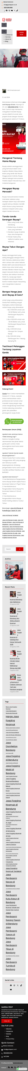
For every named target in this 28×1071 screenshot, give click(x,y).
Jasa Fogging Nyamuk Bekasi (13, 785)
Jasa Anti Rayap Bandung (12, 730)
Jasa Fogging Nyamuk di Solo (13, 834)
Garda (4, 394)
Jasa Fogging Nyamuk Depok (13, 796)
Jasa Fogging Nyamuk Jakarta (12, 839)
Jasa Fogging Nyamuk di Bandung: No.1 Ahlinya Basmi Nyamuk (16, 616)
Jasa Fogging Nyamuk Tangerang (13, 861)
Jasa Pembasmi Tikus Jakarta (12, 955)
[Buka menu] (4, 25)
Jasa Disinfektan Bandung (12, 746)
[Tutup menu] (4, 32)
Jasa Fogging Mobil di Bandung (13, 769)
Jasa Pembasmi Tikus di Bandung (11, 947)
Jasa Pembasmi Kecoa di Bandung (11, 880)
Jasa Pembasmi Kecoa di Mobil (13, 888)
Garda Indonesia (18, 1063)
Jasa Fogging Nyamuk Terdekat (13, 870)
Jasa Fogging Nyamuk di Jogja (13, 821)
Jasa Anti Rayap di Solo (16, 527)
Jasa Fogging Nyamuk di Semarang (13, 829)
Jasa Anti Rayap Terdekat (10, 515)
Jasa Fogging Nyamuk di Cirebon (12, 817)
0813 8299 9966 (8, 7)
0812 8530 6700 (13, 107)
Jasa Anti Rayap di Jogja (9, 520)
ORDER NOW (21, 34)
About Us (8, 1029)
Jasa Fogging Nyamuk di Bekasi (11, 531)
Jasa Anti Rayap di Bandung (13, 735)
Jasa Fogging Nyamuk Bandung (12, 780)
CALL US (6, 1021)
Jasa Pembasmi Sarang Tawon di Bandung (13, 918)
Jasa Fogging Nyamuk (11, 776)
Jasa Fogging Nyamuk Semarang (12, 850)
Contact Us (9, 1031)
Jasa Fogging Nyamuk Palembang (13, 847)
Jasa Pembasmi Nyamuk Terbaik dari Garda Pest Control (12, 907)
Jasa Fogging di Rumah (12, 763)
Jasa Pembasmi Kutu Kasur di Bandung (12, 897)
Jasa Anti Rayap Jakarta (11, 739)
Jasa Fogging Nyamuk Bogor (13, 790)
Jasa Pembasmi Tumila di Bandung (11, 964)
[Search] (19, 549)
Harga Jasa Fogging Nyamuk (12, 720)
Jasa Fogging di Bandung (13, 758)
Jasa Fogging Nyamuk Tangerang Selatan (11, 865)
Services (8, 1034)
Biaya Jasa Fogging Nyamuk (11, 708)
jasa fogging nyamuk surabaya (11, 856)
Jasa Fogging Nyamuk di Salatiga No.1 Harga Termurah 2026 (16, 637)
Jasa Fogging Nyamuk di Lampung (11, 825)
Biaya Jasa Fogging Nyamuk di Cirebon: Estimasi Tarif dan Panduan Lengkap (16, 682)
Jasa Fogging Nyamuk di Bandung (12, 529)
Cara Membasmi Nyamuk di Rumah (11, 712)
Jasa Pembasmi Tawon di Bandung (11, 933)
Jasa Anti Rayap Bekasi (12, 732)
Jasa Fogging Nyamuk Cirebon (13, 793)
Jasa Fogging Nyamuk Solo (12, 853)
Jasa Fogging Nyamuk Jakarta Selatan (13, 843)
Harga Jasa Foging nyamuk (13, 728)
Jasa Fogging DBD (9, 753)
